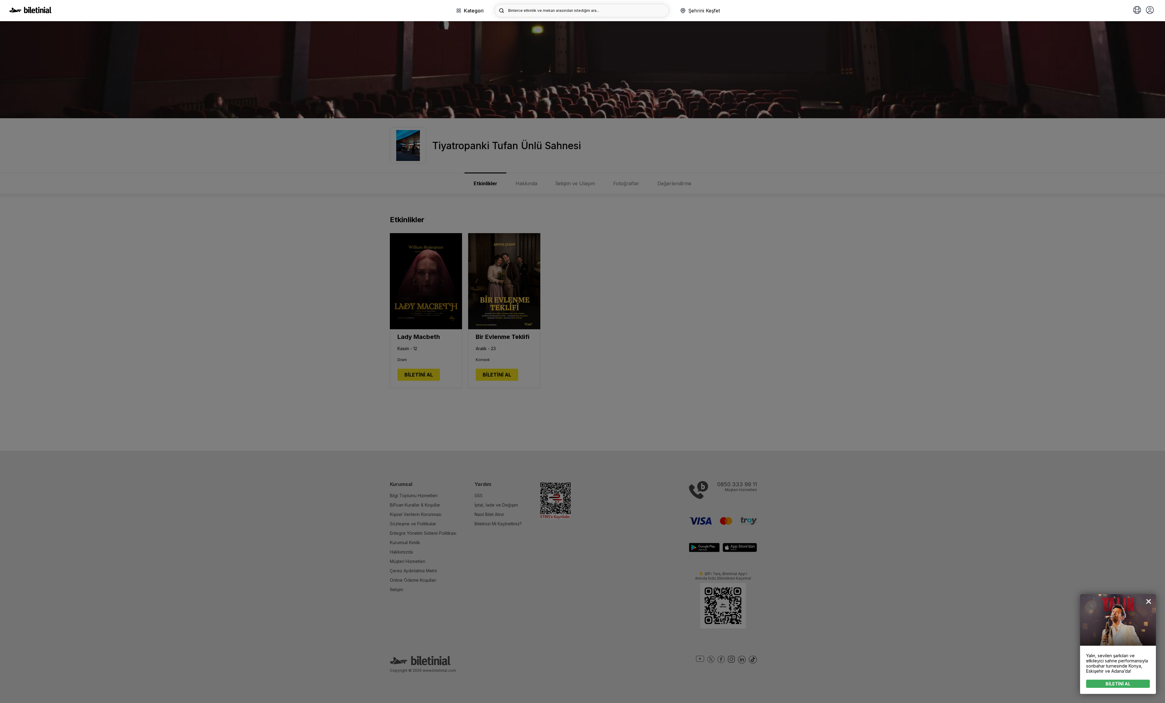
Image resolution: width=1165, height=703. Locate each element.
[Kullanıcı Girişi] (1150, 10)
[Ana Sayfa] (30, 11)
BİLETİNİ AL (1118, 683)
